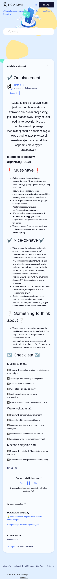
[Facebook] (8, 468)
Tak (21, 483)
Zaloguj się (11, 547)
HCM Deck (19, 85)
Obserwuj (13, 93)
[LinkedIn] (16, 468)
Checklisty (7, 14)
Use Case (46, 11)
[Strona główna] (13, 4)
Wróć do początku (15, 504)
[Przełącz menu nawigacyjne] (36, 5)
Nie (35, 483)
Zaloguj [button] (47, 4)
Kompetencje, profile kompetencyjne (23, 524)
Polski (50, 566)
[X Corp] (12, 468)
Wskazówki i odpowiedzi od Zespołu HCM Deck (21, 11)
